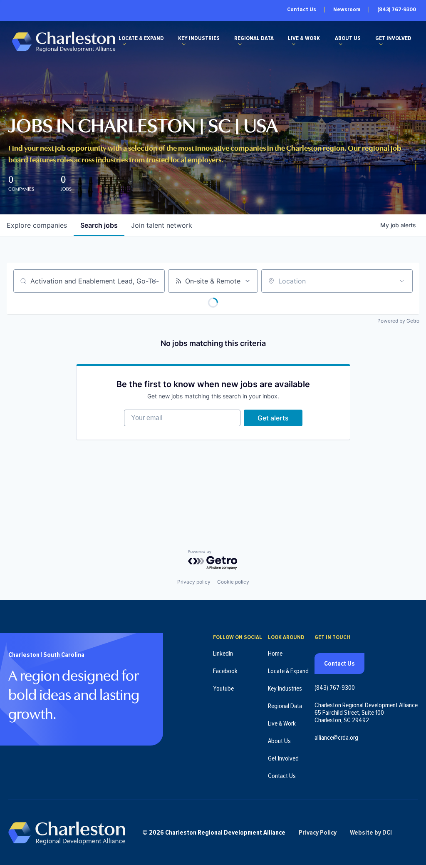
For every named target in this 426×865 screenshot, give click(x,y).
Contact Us (301, 9)
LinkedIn (223, 653)
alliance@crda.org (336, 737)
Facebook (225, 671)
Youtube (223, 688)
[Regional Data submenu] (240, 44)
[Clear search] (154, 281)
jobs (99, 225)
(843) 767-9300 (396, 9)
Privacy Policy (318, 832)
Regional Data (254, 38)
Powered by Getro (398, 321)
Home (275, 653)
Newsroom (346, 9)
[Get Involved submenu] (381, 44)
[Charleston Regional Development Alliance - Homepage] (63, 41)
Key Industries (199, 38)
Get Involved (393, 38)
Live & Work (304, 38)
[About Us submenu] (340, 44)
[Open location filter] (402, 281)
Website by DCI (371, 832)
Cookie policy (233, 582)
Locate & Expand (141, 38)
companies (37, 225)
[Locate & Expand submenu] (124, 44)
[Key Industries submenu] (184, 44)
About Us (348, 38)
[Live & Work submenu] (293, 44)
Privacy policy (194, 582)
